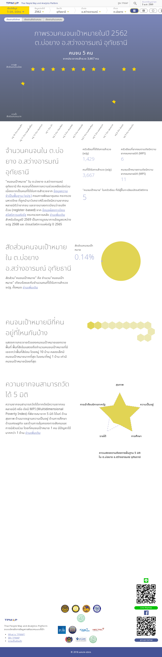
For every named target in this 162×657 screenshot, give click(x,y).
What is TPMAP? (16, 634)
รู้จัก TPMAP (123, 3)
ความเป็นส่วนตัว (15, 640)
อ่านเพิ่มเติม (57, 214)
